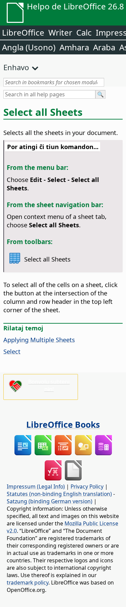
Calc (84, 32)
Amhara (74, 47)
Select (11, 351)
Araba (104, 47)
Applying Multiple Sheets (39, 339)
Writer (60, 32)
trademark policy (27, 582)
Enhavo (16, 67)
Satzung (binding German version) (49, 501)
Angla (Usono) (28, 47)
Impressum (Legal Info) (36, 486)
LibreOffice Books (63, 424)
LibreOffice (23, 32)
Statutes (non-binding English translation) (59, 494)
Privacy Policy (87, 486)
